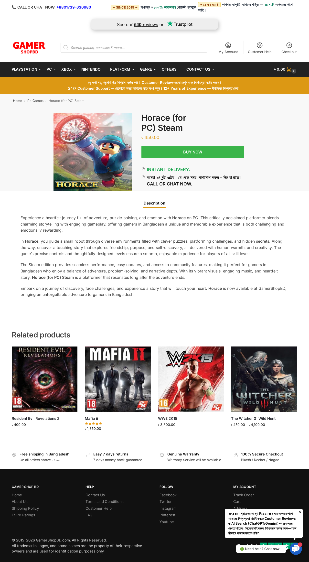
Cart (237, 501)
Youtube (167, 521)
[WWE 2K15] (191, 379)
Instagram (168, 508)
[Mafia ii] (118, 379)
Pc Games (35, 101)
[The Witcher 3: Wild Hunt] (264, 379)
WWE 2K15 (167, 418)
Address (240, 508)
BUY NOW (192, 152)
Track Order (243, 495)
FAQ (88, 515)
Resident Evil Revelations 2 (35, 418)
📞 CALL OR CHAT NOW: (33, 7)
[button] (285, 69)
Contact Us (95, 495)
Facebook (168, 495)
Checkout (289, 52)
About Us (20, 501)
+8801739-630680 (73, 7)
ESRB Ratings (23, 515)
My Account (228, 52)
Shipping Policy (25, 508)
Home (17, 101)
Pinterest (167, 515)
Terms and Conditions (104, 501)
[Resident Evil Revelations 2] (45, 379)
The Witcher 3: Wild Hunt (253, 418)
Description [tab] (154, 203)
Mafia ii (91, 418)
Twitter (166, 501)
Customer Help (260, 52)
